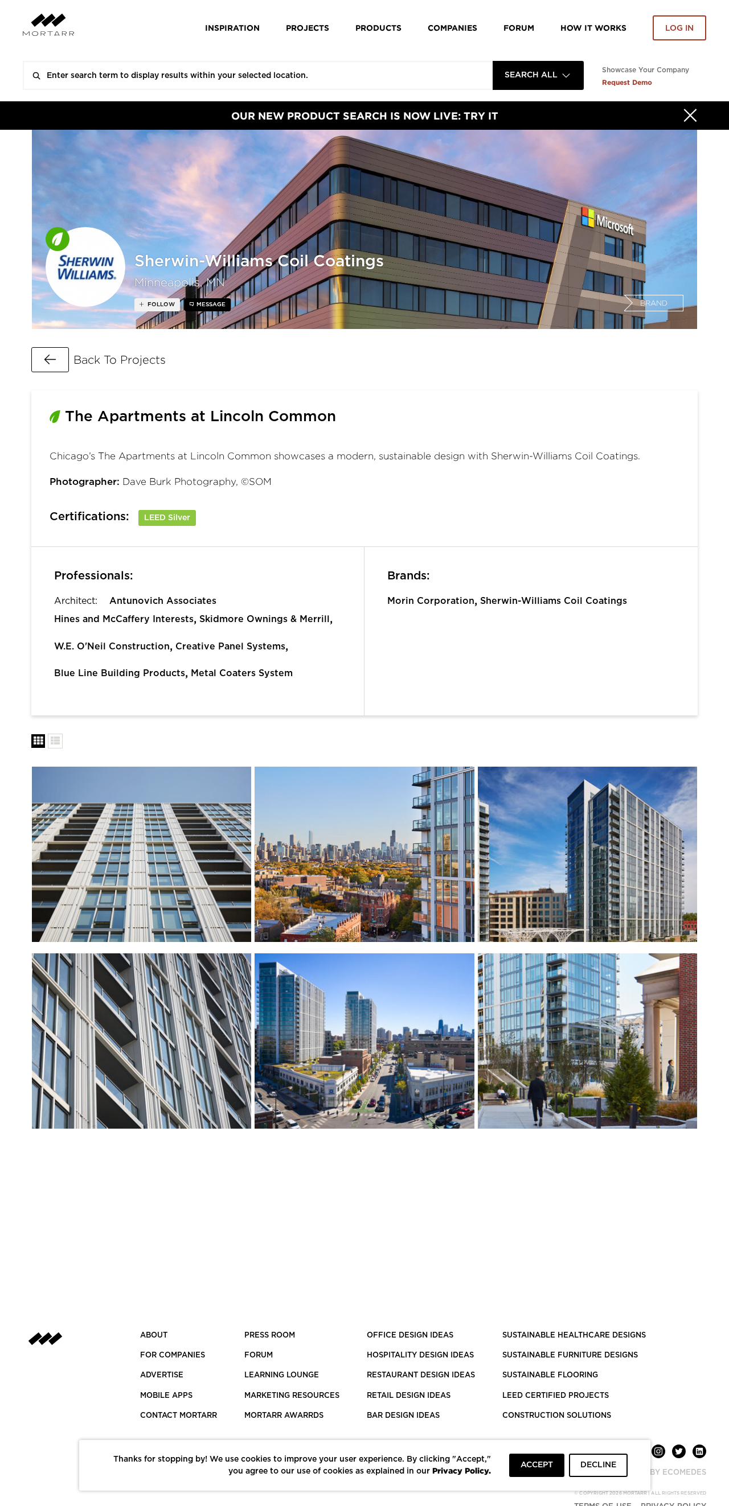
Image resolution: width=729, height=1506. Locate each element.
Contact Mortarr (178, 1415)
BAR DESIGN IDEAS (403, 1415)
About (153, 1335)
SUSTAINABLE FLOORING (550, 1375)
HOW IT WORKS (593, 27)
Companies (452, 27)
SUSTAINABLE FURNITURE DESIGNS (570, 1355)
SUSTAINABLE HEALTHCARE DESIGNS (574, 1335)
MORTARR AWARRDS (283, 1415)
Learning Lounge (281, 1375)
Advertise (161, 1375)
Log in (679, 28)
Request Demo (627, 82)
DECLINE (598, 1465)
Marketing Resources (291, 1396)
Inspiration (232, 27)
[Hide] (690, 115)
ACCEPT (537, 1465)
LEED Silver (167, 518)
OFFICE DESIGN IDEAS (410, 1335)
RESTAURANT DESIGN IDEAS (421, 1375)
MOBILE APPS (166, 1396)
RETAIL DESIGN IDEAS (408, 1396)
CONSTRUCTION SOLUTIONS (556, 1415)
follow (160, 304)
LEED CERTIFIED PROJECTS (555, 1396)
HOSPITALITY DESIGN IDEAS (420, 1355)
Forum (518, 27)
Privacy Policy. (461, 1470)
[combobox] (538, 75)
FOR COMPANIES (172, 1355)
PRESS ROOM (269, 1335)
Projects (307, 27)
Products (378, 27)
